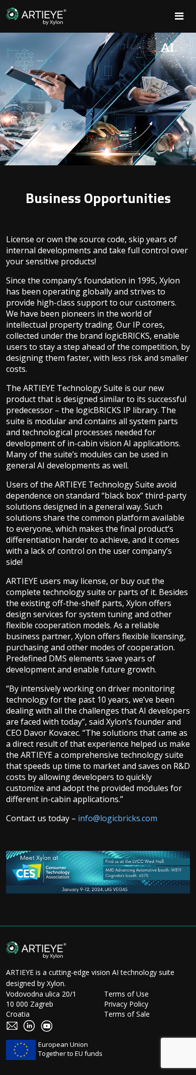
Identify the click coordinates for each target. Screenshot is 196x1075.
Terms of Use (126, 994)
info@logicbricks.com (117, 818)
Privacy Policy (126, 1004)
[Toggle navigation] (179, 16)
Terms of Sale (127, 1014)
